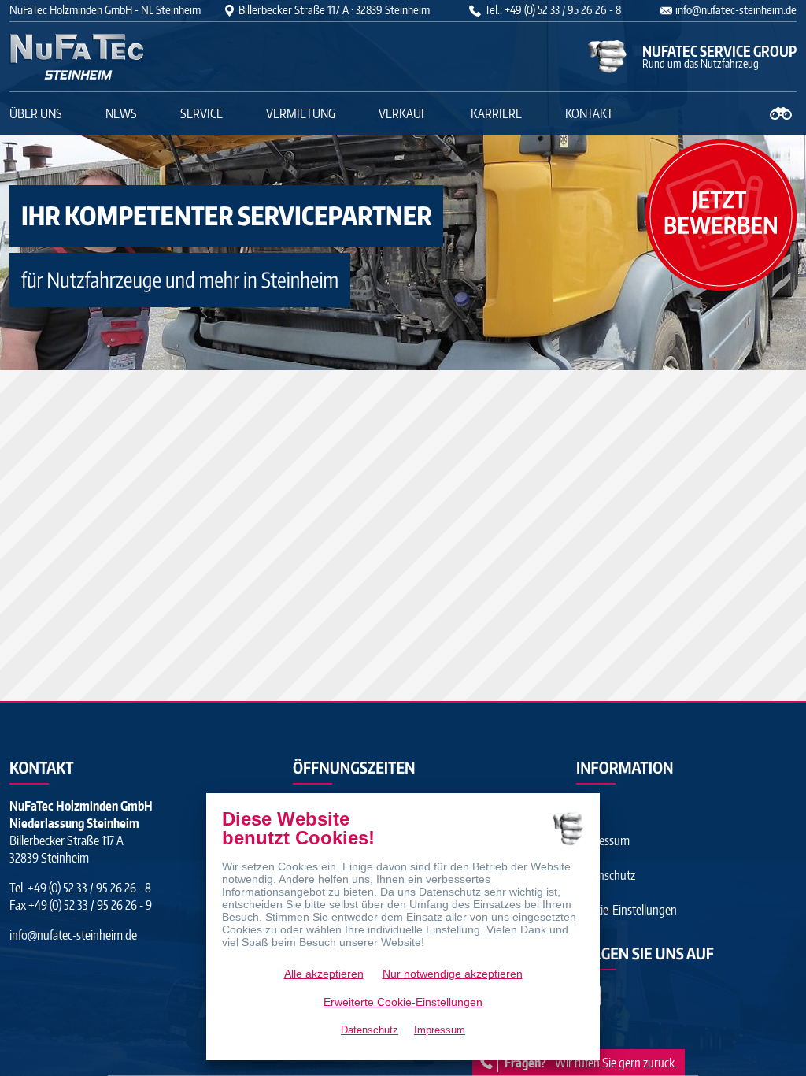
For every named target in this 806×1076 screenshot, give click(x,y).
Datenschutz (605, 875)
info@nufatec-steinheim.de (736, 9)
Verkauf (403, 113)
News (121, 113)
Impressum (603, 840)
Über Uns (35, 113)
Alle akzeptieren (324, 973)
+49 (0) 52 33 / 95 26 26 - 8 (88, 888)
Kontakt (589, 113)
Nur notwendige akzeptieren (453, 973)
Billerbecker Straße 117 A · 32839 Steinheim (334, 9)
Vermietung (300, 113)
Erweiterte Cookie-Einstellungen (403, 1002)
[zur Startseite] (107, 56)
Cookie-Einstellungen (626, 910)
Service (201, 113)
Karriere (496, 113)
